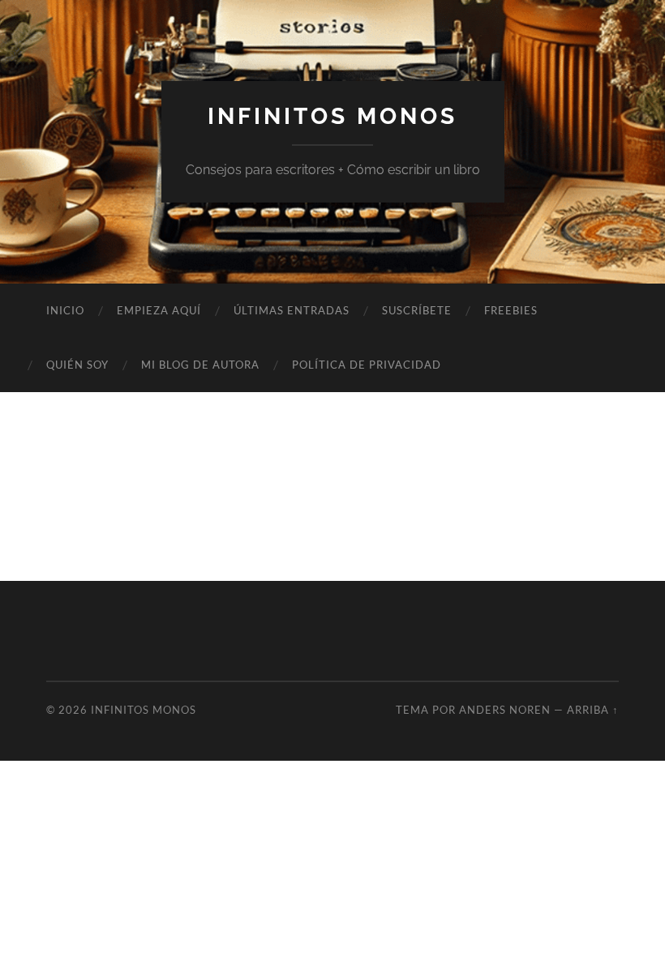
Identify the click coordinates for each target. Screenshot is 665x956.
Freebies (511, 310)
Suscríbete (417, 310)
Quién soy (77, 364)
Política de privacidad (366, 364)
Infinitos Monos (332, 116)
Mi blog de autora (200, 364)
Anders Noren (505, 709)
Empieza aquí (159, 310)
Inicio (65, 310)
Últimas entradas (292, 310)
